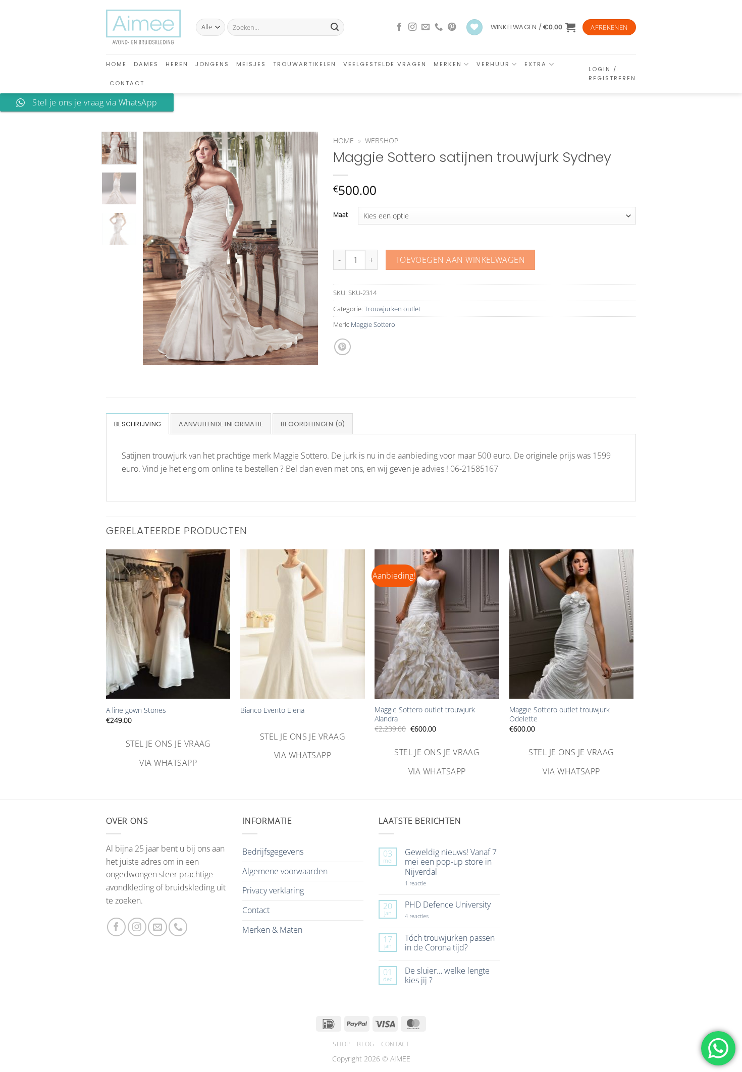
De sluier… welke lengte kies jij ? (447, 975)
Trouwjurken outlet (392, 308)
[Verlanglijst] (474, 27)
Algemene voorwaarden (285, 871)
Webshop (381, 140)
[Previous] (159, 248)
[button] (533, 27)
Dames (146, 64)
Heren (177, 64)
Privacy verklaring (273, 890)
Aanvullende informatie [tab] (221, 424)
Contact (127, 83)
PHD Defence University (448, 905)
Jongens (212, 64)
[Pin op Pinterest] (342, 346)
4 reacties (428, 916)
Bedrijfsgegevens (272, 851)
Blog (365, 1044)
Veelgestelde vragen (385, 64)
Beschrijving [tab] (137, 424)
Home (116, 64)
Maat (340, 214)
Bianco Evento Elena (272, 710)
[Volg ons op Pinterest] (452, 27)
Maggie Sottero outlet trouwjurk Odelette (559, 714)
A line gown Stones (136, 710)
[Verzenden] (334, 27)
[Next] (302, 248)
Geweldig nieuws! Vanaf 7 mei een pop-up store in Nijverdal (451, 862)
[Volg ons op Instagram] (412, 27)
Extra (535, 64)
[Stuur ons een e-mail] (425, 27)
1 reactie (426, 883)
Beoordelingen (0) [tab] (313, 424)
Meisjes (251, 64)
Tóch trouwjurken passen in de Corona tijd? (450, 942)
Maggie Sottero (373, 324)
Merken (448, 64)
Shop (341, 1044)
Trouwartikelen (304, 64)
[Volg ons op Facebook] (399, 27)
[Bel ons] (439, 27)
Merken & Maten (272, 929)
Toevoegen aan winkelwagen (460, 259)
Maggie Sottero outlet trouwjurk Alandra (425, 714)
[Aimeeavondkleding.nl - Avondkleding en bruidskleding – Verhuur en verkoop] (143, 27)
